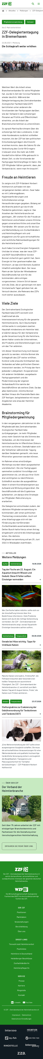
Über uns (21, 931)
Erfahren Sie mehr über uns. (19, 846)
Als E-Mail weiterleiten (11, 27)
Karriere (21, 985)
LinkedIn (17, 1002)
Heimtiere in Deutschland (21, 953)
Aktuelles (12, 11)
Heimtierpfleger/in (21, 968)
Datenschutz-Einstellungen (21, 1019)
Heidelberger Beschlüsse (21, 958)
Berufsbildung (22, 926)
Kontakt (21, 995)
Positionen (21, 912)
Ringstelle (21, 990)
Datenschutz (26, 1015)
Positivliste (21, 949)
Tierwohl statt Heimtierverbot (21, 944)
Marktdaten (21, 917)
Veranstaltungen (22, 922)
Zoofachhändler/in (21, 963)
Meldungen (24, 11)
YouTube (29, 1002)
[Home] (3, 11)
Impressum (16, 1015)
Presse (21, 981)
